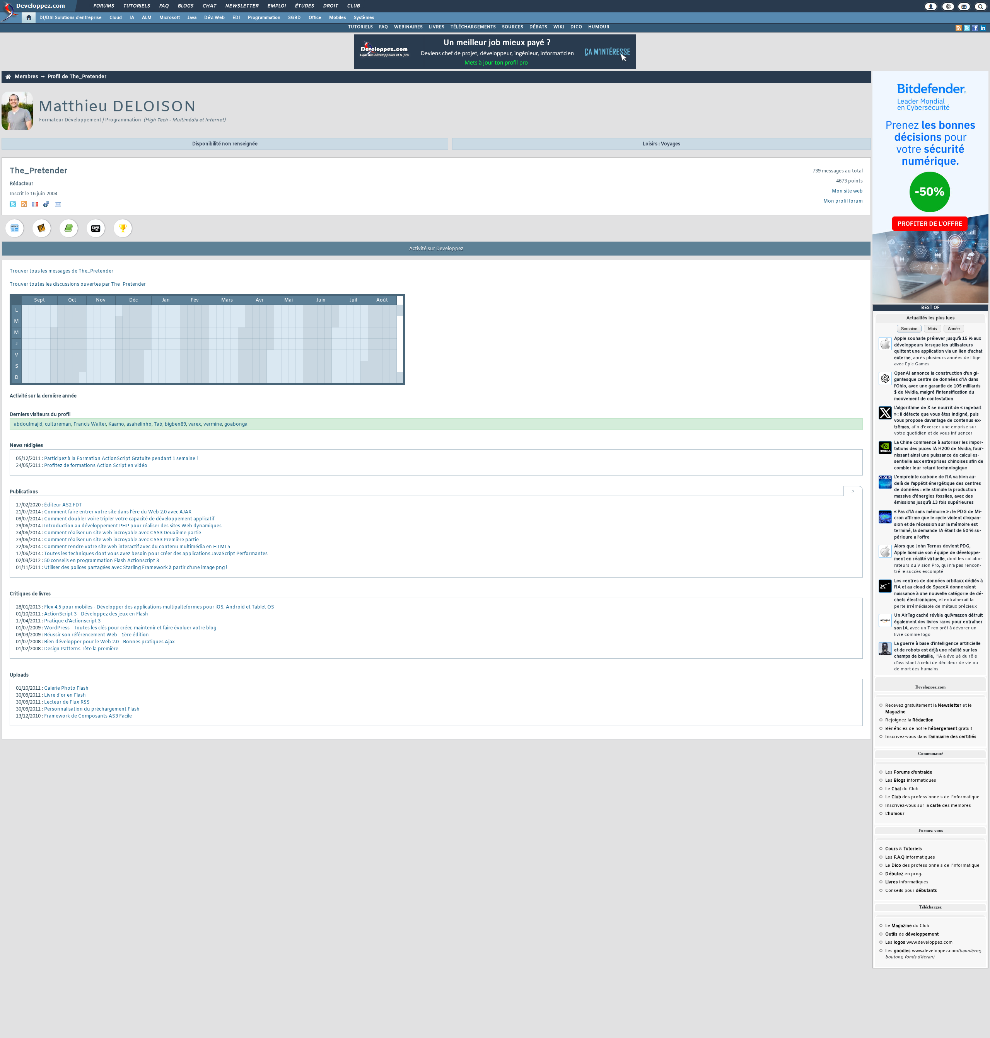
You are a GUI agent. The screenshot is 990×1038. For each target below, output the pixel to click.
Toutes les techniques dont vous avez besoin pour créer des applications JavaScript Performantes (156, 554)
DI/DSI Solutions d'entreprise (70, 17)
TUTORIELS (360, 27)
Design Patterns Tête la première (81, 649)
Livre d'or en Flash (65, 695)
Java (192, 17)
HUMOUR (598, 27)
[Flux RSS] (959, 28)
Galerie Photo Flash (66, 688)
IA (132, 17)
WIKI (558, 27)
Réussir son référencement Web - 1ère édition (96, 635)
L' (895, 813)
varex (194, 424)
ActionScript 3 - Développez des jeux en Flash (96, 614)
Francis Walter (89, 424)
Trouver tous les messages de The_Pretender (61, 271)
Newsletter (241, 6)
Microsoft (169, 17)
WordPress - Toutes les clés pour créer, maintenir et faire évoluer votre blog (130, 628)
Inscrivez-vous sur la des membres (928, 805)
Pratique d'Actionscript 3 (72, 621)
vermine (212, 424)
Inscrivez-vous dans (930, 737)
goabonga (236, 424)
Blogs (185, 6)
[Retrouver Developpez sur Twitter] (967, 28)
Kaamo (116, 424)
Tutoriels (136, 6)
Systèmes (364, 17)
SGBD (294, 17)
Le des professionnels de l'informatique (932, 797)
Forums (103, 6)
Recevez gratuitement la (923, 705)
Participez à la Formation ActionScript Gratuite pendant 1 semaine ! (121, 459)
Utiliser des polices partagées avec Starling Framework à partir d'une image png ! (135, 568)
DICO (576, 27)
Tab (158, 424)
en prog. (903, 874)
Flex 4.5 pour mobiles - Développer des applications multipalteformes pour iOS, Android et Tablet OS (159, 607)
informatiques (907, 882)
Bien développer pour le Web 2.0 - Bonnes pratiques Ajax (109, 642)
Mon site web (847, 191)
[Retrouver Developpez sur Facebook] (975, 28)
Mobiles (337, 17)
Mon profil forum (843, 201)
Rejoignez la (909, 720)
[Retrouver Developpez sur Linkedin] (983, 28)
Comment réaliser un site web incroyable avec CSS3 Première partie (121, 540)
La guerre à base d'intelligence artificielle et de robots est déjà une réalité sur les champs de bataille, (937, 656)
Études (304, 6)
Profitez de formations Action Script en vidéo (95, 466)
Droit (330, 6)
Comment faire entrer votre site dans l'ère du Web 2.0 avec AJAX (117, 512)
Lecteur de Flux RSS (67, 702)
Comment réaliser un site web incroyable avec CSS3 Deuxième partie (122, 533)
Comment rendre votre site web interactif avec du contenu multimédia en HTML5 (137, 547)
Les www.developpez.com (918, 942)
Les (908, 772)
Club (353, 6)
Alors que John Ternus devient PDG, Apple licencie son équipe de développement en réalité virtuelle (938, 559)
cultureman (58, 424)
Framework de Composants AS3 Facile (88, 716)
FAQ (163, 6)
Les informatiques (910, 780)
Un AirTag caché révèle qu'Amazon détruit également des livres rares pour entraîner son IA (938, 625)
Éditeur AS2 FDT (63, 505)
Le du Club (907, 926)
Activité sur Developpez (436, 249)
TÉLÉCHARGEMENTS (473, 27)
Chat (209, 6)
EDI (236, 17)
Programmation (264, 17)
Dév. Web (214, 17)
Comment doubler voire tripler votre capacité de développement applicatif (129, 519)
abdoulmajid (28, 424)
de (912, 934)
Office (315, 17)
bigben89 (175, 424)
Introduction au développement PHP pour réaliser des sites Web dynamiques (133, 526)
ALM (147, 17)
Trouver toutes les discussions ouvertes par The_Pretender (78, 284)
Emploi (276, 6)
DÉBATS (538, 27)
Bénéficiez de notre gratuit (928, 728)
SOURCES (512, 27)
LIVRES (436, 27)
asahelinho (139, 424)
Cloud (115, 17)
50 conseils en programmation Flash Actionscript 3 (101, 561)
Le (893, 789)
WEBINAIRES (408, 27)
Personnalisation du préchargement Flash (92, 709)
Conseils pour (911, 890)
